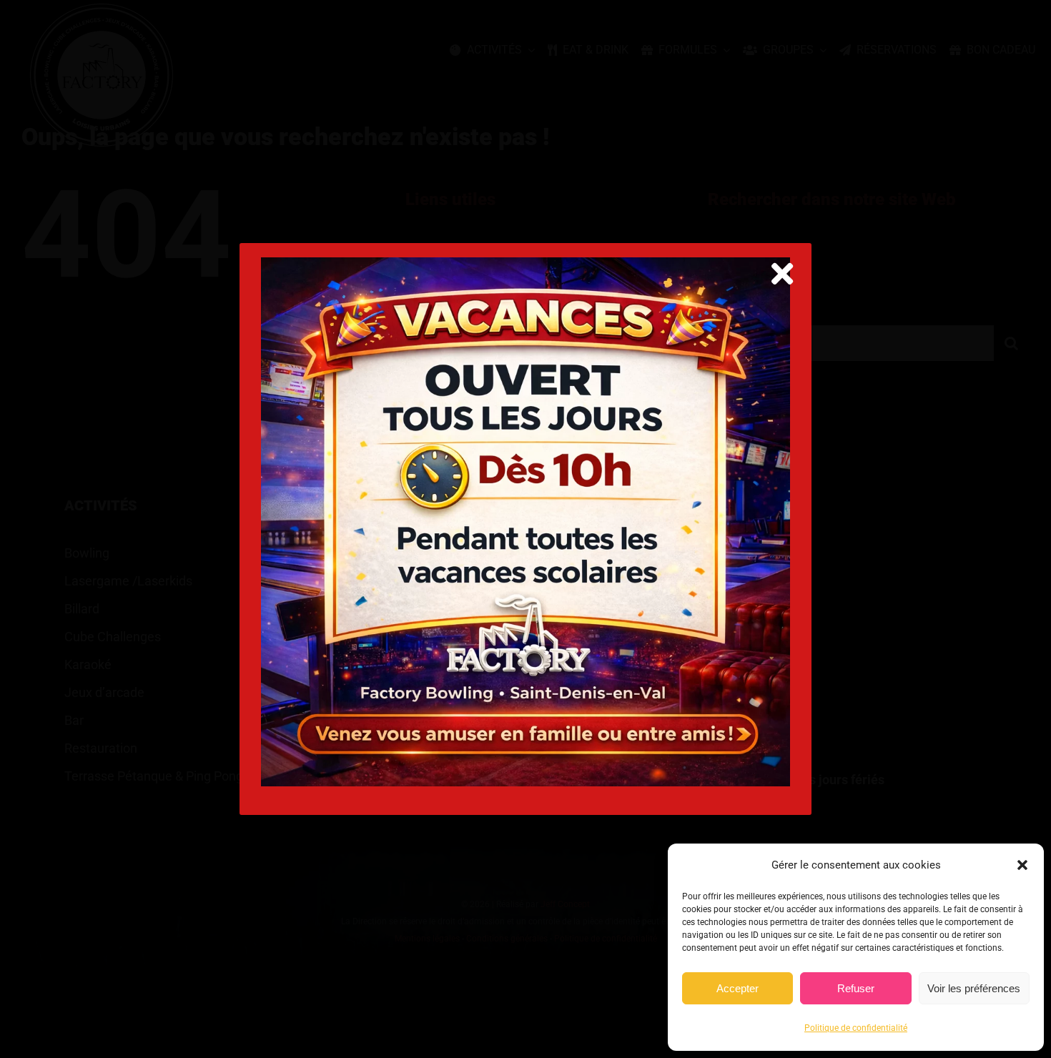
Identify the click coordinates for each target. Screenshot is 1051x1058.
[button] (1022, 865)
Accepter (737, 988)
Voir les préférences (973, 988)
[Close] (782, 273)
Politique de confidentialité (855, 1028)
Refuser (855, 988)
